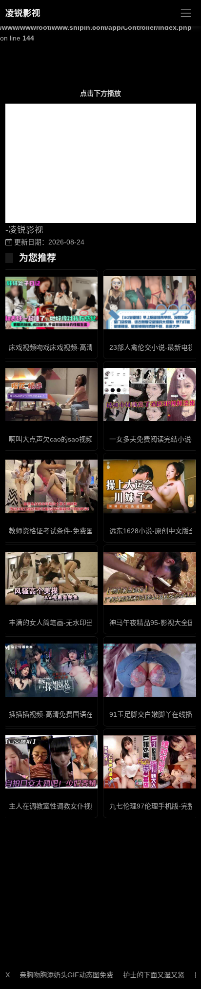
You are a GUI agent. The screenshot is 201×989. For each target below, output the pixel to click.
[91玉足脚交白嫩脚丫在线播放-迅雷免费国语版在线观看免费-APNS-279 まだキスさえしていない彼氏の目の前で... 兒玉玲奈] (150, 670)
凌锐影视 (22, 13)
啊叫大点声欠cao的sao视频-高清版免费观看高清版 (86, 439)
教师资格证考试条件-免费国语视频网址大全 (75, 531)
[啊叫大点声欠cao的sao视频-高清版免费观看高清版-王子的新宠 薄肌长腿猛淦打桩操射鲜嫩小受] (50, 394)
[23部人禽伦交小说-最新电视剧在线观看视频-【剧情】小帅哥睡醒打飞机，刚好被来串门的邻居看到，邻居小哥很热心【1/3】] (150, 302)
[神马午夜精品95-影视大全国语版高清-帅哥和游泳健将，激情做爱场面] (150, 578)
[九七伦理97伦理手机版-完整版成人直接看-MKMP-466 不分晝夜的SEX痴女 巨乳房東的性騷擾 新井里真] (150, 761)
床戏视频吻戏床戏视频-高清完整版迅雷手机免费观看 (88, 347)
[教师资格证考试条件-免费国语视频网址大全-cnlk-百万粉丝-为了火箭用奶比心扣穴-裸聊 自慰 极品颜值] (50, 486)
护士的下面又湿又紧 (145, 975)
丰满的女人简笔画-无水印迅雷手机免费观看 (75, 622)
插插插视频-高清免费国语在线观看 (61, 714)
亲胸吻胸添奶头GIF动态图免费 (57, 975)
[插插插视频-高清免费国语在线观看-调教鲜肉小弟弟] (50, 670)
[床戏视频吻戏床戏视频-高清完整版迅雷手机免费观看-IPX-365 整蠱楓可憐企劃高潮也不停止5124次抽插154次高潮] (50, 303)
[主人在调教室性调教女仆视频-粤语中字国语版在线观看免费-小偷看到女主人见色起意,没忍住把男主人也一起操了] (50, 761)
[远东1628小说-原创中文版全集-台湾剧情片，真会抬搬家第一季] (150, 486)
